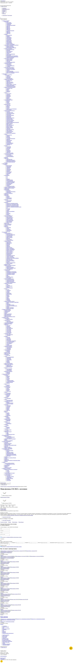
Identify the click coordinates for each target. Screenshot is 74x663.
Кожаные (8, 361)
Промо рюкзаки (9, 366)
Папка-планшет (9, 216)
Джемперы (6, 416)
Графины (8, 298)
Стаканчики (8, 290)
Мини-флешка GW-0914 (4, 590)
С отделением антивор (10, 341)
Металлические (9, 35)
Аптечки (7, 75)
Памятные (8, 139)
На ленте (8, 149)
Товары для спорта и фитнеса (9, 110)
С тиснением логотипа (10, 186)
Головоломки (6, 465)
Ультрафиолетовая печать (23, 515)
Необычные (8, 95)
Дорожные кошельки (8, 346)
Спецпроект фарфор (5, 644)
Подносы (8, 261)
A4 (6, 176)
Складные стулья (9, 88)
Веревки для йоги (9, 126)
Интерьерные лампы (10, 453)
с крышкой (8, 475)
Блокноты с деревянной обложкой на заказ (13, 206)
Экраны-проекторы (9, 71)
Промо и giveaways (7, 436)
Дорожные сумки (7, 333)
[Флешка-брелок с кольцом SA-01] (6, 551)
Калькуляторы (7, 189)
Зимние (7, 409)
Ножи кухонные (9, 252)
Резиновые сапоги (9, 400)
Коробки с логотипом (8, 474)
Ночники (6, 461)
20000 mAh (8, 32)
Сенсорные (8, 406)
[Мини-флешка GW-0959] (5, 562)
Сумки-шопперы (7, 349)
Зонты (5, 92)
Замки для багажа (9, 81)
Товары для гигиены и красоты (9, 265)
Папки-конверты (9, 221)
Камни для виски (9, 237)
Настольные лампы (9, 450)
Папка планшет (9, 222)
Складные (8, 94)
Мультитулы (6, 459)
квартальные (8, 227)
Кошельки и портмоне (8, 371)
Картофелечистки (9, 253)
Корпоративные (9, 140)
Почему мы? (4, 11)
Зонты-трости (8, 93)
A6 (6, 178)
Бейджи (5, 439)
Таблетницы (8, 76)
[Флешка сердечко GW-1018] (5, 605)
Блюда (7, 297)
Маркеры (6, 199)
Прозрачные (8, 96)
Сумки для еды (7, 320)
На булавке (8, 137)
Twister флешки (9, 42)
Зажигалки (6, 158)
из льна (7, 470)
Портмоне (8, 373)
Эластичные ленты (9, 112)
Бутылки (7, 292)
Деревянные (8, 141)
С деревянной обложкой (10, 181)
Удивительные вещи (7, 467)
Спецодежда (8, 391)
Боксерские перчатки (10, 129)
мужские (7, 414)
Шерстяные (8, 415)
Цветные (8, 196)
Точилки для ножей (9, 251)
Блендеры (8, 244)
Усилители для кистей (10, 120)
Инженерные (8, 192)
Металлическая (9, 294)
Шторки (7, 306)
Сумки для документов (8, 363)
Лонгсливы (6, 430)
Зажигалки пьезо (9, 159)
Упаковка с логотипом (6, 468)
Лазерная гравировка (10, 515)
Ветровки (8, 389)
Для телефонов (9, 369)
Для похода (8, 103)
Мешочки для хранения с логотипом (10, 469)
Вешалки (8, 286)
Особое (3, 462)
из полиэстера (8, 429)
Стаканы (7, 291)
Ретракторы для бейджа (8, 440)
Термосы (7, 295)
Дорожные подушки (9, 82)
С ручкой (8, 209)
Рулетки (5, 458)
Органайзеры (8, 184)
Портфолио (4, 8)
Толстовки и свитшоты (8, 401)
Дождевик (8, 387)
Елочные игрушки (7, 310)
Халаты (5, 421)
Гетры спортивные (9, 121)
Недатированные (9, 183)
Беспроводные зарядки (10, 68)
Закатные (8, 135)
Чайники (8, 245)
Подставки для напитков (10, 234)
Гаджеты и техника (5, 20)
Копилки (8, 270)
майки (7, 433)
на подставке (8, 172)
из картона (8, 479)
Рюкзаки (5, 336)
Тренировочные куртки (10, 434)
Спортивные (8, 146)
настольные (8, 229)
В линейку (8, 208)
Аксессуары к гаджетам (8, 58)
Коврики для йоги (9, 123)
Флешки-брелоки (9, 43)
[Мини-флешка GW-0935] (5, 578)
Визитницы (6, 194)
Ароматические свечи (10, 279)
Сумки (5, 356)
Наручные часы (7, 104)
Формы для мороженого (10, 249)
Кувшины (8, 299)
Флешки (5, 34)
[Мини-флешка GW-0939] (5, 573)
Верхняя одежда (7, 386)
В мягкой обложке (9, 179)
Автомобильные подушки (10, 86)
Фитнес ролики (9, 132)
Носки (5, 411)
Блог (3, 12)
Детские (7, 344)
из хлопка (8, 378)
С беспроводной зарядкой (10, 25)
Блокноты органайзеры (10, 211)
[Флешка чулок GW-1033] (4, 600)
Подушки (8, 285)
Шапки (7, 396)
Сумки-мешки (6, 318)
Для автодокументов (10, 156)
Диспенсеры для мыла (10, 304)
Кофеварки (8, 243)
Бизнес (7, 212)
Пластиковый (8, 22)
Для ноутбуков (8, 359)
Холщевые (8, 351)
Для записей (8, 63)
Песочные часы (7, 464)
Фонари (7, 451)
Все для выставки (5, 435)
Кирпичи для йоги (9, 127)
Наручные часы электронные (11, 108)
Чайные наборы (9, 242)
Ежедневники (6, 175)
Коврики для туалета (10, 308)
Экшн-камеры (8, 52)
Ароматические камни (10, 280)
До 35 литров (8, 329)
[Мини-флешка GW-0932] (5, 584)
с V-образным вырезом (10, 381)
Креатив (3, 10)
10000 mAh (8, 28)
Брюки (5, 426)
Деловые (7, 360)
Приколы (6, 466)
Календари (6, 226)
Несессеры (8, 355)
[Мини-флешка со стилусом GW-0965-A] (7, 557)
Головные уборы (7, 393)
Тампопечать (17, 515)
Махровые (8, 422)
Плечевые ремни (9, 118)
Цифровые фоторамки (10, 57)
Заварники (8, 246)
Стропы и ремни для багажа (11, 84)
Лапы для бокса (9, 130)
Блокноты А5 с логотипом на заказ (12, 204)
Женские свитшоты (9, 402)
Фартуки (6, 397)
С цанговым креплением (10, 138)
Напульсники (8, 114)
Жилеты (7, 390)
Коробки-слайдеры (9, 478)
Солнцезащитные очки (8, 99)
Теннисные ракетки (9, 119)
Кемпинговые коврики (10, 85)
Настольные (8, 190)
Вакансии (4, 631)
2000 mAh (8, 26)
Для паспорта (8, 154)
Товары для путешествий (8, 79)
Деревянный (8, 24)
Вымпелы (6, 157)
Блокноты (6, 202)
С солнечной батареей (10, 30)
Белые (7, 174)
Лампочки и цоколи (9, 452)
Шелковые (8, 420)
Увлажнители (8, 266)
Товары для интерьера (8, 283)
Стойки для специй (9, 256)
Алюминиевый (9, 23)
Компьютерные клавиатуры (11, 47)
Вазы (7, 275)
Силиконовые (8, 39)
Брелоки (5, 162)
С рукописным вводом (10, 65)
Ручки (5, 164)
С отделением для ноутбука (11, 340)
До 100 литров (8, 332)
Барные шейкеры (9, 233)
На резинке (8, 213)
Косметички (6, 354)
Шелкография (30, 515)
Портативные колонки (10, 49)
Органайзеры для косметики (11, 271)
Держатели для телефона (10, 69)
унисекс (7, 377)
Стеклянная (8, 300)
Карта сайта (2, 658)
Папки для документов (8, 215)
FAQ (3, 627)
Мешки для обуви (9, 319)
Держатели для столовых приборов (12, 258)
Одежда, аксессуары (5, 374)
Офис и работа (4, 163)
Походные (8, 337)
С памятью (8, 66)
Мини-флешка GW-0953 (4, 568)
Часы (7, 284)
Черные (7, 210)
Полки (7, 303)
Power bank (6, 21)
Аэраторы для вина (9, 240)
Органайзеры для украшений (11, 272)
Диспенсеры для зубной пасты (11, 305)
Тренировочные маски (10, 117)
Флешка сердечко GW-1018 (5, 606)
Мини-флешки (8, 41)
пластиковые (8, 480)
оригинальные (8, 230)
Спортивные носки (9, 131)
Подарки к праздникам (6, 309)
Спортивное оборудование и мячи (10, 445)
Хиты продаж (4, 616)
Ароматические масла (10, 281)
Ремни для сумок (7, 353)
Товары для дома (7, 269)
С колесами (8, 325)
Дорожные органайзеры (8, 322)
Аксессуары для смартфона (9, 67)
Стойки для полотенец (10, 257)
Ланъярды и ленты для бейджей (9, 438)
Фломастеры (8, 201)
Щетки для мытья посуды (10, 262)
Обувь (5, 399)
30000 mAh (8, 33)
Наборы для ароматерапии (11, 282)
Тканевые (8, 326)
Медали (5, 145)
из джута (7, 471)
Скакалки (8, 111)
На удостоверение (9, 155)
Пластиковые (8, 38)
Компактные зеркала (10, 267)
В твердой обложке (9, 180)
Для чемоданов (9, 370)
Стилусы (8, 70)
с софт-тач (8, 168)
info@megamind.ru (3, 656)
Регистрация (10, 15)
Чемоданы (6, 324)
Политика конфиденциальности (7, 633)
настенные (8, 231)
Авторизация (4, 15)
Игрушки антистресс (8, 443)
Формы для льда (9, 247)
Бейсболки (8, 394)
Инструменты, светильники (7, 448)
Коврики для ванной (10, 307)
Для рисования (9, 64)
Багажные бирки (9, 80)
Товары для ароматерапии (8, 278)
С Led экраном (9, 343)
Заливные (8, 136)
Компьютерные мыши (10, 46)
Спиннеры (6, 442)
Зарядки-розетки (9, 60)
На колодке (8, 150)
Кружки (7, 289)
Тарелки (7, 296)
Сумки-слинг (8, 358)
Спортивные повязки (10, 115)
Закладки (6, 225)
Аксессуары (4, 73)
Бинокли (7, 89)
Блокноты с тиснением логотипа (12, 203)
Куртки (7, 388)
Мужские (8, 97)
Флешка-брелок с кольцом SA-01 (6, 552)
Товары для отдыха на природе (9, 87)
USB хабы (8, 61)
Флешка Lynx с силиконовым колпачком (7, 621)
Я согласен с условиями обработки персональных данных (12, 537)
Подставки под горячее (10, 260)
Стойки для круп (9, 263)
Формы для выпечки (10, 248)
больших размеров (9, 382)
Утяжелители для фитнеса (10, 133)
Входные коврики (9, 287)
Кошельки (8, 372)
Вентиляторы (8, 54)
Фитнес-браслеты (9, 51)
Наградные (8, 148)
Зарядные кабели (9, 59)
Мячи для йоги (9, 124)
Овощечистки (8, 254)
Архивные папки (9, 218)
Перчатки (6, 404)
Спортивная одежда (7, 431)
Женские (7, 98)
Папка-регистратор (9, 217)
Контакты (4, 13)
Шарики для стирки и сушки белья (12, 302)
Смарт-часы (8, 105)
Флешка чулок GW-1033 (4, 601)
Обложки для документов (8, 153)
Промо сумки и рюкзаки (8, 364)
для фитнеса (8, 405)
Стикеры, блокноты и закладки (9, 187)
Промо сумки (8, 365)
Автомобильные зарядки (10, 62)
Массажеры (8, 77)
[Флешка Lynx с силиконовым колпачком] (7, 619)
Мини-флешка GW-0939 (4, 574)
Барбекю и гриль (7, 264)
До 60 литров (8, 331)
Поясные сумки (7, 352)
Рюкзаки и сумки (5, 317)
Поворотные (8, 169)
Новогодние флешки (8, 313)
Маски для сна (8, 83)
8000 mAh (8, 31)
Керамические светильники (11, 454)
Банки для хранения (9, 259)
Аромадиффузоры (9, 268)
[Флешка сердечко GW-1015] (5, 611)
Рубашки (6, 424)
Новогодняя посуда (7, 314)
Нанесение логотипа (6, 9)
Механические (8, 109)
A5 (6, 177)
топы (7, 432)
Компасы (8, 91)
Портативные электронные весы (12, 55)
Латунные (8, 144)
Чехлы (5, 367)
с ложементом (8, 477)
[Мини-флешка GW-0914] (5, 589)
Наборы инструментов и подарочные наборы (12, 460)
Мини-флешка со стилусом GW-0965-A (7, 558)
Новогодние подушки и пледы (9, 316)
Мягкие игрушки (7, 444)
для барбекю (8, 398)
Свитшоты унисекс (9, 403)
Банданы (7, 395)
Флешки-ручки (9, 40)
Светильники (6, 449)
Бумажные (8, 173)
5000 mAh (8, 29)
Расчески (8, 276)
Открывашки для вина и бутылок (10, 457)
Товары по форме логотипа (9, 463)
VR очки (7, 53)
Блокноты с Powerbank (10, 182)
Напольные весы (9, 78)
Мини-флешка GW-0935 (4, 579)
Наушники (8, 50)
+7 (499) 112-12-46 (3, 6)
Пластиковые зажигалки (10, 161)
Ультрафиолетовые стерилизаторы (12, 56)
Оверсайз (8, 383)
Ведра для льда (9, 239)
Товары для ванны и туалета (9, 301)
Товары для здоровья (8, 74)
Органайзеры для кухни (10, 255)
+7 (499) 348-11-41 (3, 484)
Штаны (5, 392)
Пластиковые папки (9, 220)
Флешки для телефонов (10, 44)
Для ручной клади (9, 328)
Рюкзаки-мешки (9, 345)
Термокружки (8, 293)
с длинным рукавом (9, 380)
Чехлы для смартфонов (10, 72)
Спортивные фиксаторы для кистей (12, 122)
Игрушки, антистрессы (6, 441)
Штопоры (8, 238)
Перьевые (8, 170)
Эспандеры (8, 128)
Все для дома (4, 636)
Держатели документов (8, 193)
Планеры (8, 185)
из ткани (7, 472)
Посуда (5, 288)
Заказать (1, 555)
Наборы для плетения (8, 447)
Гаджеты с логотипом (8, 48)
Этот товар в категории (6, 520)
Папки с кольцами (9, 219)
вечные (7, 228)
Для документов (9, 347)
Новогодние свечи (7, 315)
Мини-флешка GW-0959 (4, 563)
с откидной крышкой (10, 476)
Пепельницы (8, 277)
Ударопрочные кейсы (8, 323)
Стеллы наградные (7, 224)
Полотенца (8, 90)
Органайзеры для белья (10, 274)
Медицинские (8, 423)
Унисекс (7, 102)
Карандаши (6, 195)
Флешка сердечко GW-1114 (5, 595)
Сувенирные (8, 147)
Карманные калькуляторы (10, 191)
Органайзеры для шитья (10, 273)
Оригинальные (9, 37)
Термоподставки (9, 236)
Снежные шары (7, 311)
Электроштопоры (9, 235)
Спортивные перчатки (10, 113)
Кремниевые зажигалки (10, 160)
